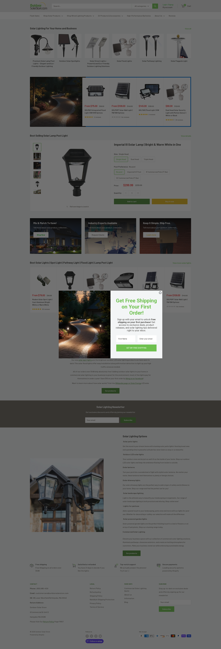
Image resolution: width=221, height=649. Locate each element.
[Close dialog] (160, 293)
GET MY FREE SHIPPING (136, 348)
